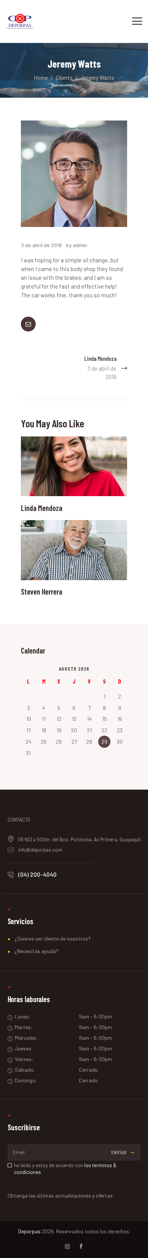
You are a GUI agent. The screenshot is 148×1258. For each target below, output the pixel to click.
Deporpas (29, 1231)
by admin (76, 245)
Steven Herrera (41, 591)
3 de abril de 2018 (41, 245)
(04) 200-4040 (37, 874)
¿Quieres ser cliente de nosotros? (52, 938)
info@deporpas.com (40, 850)
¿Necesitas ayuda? (36, 951)
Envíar (119, 1152)
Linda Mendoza (41, 508)
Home (41, 77)
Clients (64, 77)
